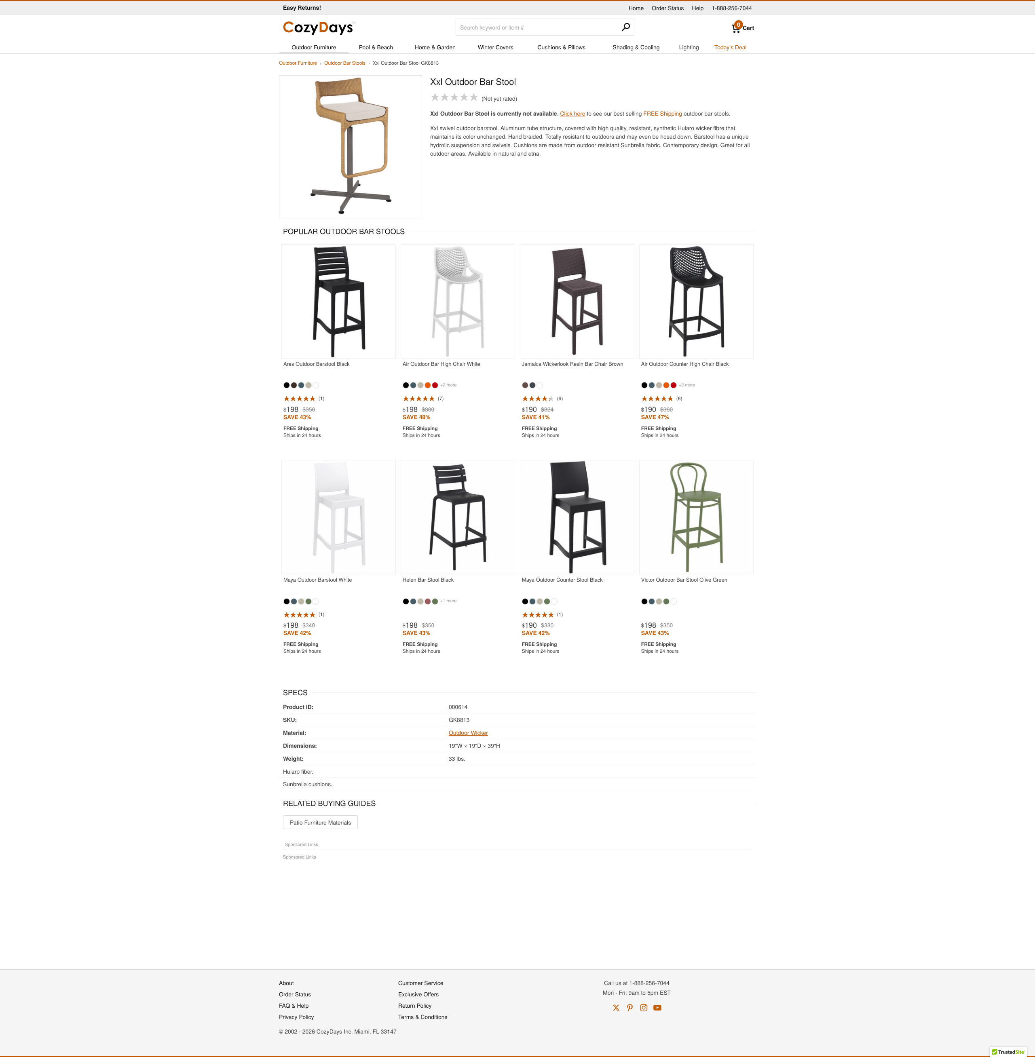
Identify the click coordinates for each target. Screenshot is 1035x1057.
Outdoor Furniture (314, 47)
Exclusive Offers (418, 994)
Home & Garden (435, 47)
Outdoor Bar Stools (344, 63)
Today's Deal (730, 47)
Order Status (668, 8)
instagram (643, 1007)
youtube (657, 1007)
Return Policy (415, 1005)
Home (636, 8)
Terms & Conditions (423, 1017)
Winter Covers (495, 47)
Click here (572, 113)
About (286, 983)
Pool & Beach (376, 47)
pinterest (629, 1007)
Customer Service (420, 983)
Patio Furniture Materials (320, 822)
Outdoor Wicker (468, 732)
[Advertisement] (517, 910)
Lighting (689, 47)
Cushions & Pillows (561, 47)
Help (698, 8)
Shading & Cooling (636, 47)
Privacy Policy (296, 1017)
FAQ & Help (293, 1005)
